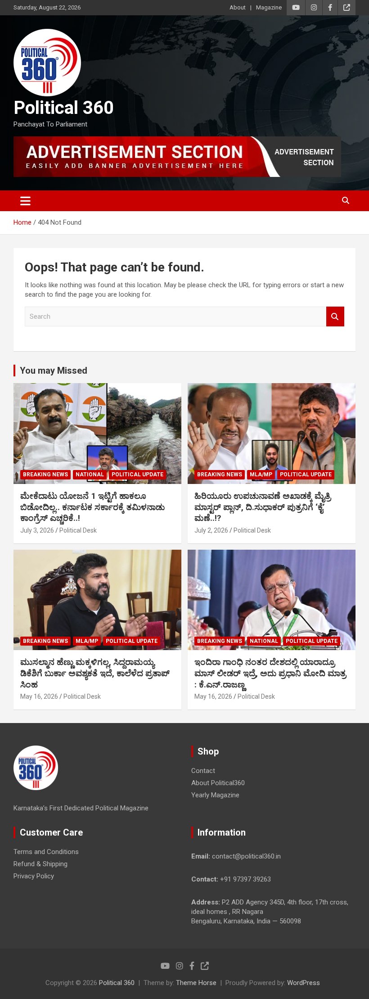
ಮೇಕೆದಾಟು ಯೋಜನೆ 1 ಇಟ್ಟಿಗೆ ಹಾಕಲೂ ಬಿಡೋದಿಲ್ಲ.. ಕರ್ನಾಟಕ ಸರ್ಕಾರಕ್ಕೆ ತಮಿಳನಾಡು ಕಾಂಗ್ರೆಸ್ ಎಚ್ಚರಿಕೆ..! (92, 507)
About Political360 (218, 783)
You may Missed (53, 370)
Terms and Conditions (46, 852)
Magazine (269, 7)
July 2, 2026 (211, 530)
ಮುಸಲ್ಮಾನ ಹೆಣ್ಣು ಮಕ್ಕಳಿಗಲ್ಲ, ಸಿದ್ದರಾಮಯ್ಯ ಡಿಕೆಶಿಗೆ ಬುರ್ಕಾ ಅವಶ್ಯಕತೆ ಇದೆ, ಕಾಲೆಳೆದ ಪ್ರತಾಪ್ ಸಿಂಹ (95, 673)
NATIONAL (90, 474)
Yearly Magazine (215, 795)
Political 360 (64, 107)
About (238, 7)
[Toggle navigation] (25, 200)
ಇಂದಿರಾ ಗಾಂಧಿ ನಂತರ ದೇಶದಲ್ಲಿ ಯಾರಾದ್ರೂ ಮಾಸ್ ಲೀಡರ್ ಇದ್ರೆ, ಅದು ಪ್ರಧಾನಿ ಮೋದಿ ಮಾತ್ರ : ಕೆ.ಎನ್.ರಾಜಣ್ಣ (270, 673)
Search (335, 317)
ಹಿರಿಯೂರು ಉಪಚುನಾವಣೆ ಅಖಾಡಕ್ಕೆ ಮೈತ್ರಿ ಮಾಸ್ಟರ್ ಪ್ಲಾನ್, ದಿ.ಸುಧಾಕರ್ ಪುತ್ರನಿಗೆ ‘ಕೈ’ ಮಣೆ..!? (262, 507)
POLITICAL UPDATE (137, 474)
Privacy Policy (34, 876)
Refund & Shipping (41, 864)
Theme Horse (196, 983)
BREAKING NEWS (45, 474)
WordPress (303, 983)
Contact (203, 771)
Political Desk (78, 530)
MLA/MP (261, 474)
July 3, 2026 (37, 530)
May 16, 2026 (39, 696)
